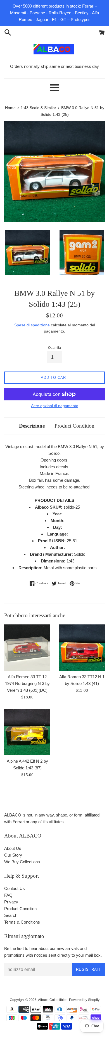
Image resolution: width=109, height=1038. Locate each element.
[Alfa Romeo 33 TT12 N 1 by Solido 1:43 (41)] (82, 647)
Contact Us (14, 888)
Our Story (13, 855)
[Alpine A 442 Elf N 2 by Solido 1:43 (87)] (27, 732)
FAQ (8, 895)
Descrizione (32, 426)
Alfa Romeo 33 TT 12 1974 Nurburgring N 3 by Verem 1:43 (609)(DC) (27, 683)
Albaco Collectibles (52, 1000)
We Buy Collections (22, 861)
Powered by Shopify (84, 1000)
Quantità (54, 348)
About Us (12, 848)
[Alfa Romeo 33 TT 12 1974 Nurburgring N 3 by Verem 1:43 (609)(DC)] (27, 647)
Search (10, 915)
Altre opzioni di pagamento (54, 405)
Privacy (11, 901)
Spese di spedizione (32, 325)
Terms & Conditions (22, 922)
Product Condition (74, 426)
